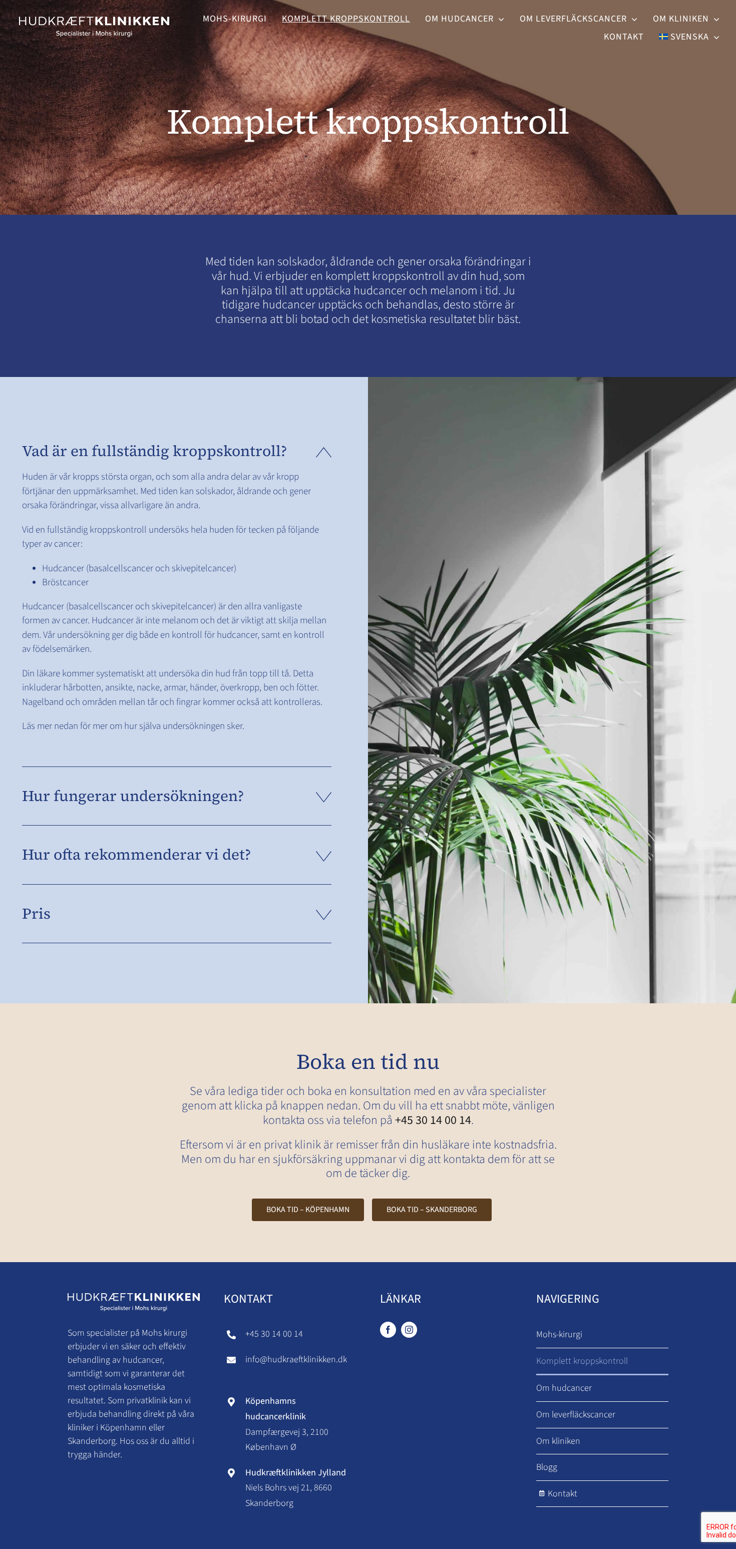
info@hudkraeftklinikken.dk (296, 1359)
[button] (176, 451)
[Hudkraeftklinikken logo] (94, 14)
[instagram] (409, 1330)
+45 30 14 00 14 (433, 1120)
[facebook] (388, 1330)
